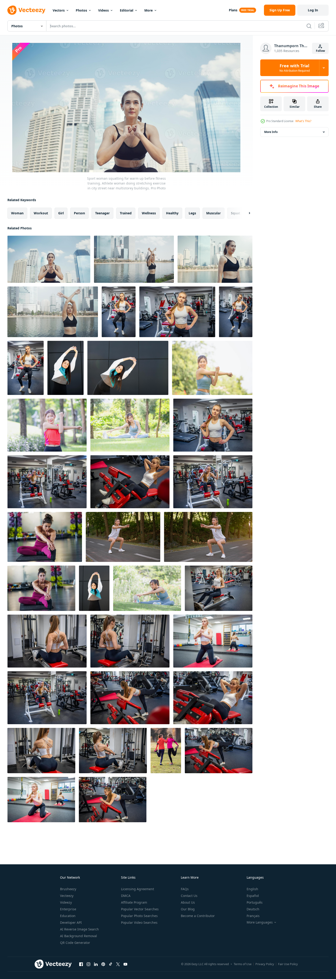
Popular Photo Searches (139, 916)
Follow (320, 51)
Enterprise (68, 909)
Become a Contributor (198, 916)
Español (253, 895)
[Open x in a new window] (118, 964)
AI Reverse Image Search (79, 929)
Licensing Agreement (137, 889)
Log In (313, 10)
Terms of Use (242, 964)
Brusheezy (68, 889)
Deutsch (253, 909)
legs (192, 213)
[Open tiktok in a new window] (110, 964)
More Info (271, 132)
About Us (188, 902)
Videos (103, 10)
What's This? (303, 121)
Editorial (126, 10)
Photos (81, 10)
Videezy (66, 902)
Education (68, 916)
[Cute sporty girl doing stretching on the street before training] (65, 368)
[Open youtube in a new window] (125, 964)
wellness (149, 213)
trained (126, 213)
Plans (233, 10)
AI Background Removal (78, 936)
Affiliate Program (134, 902)
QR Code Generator (75, 942)
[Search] (309, 26)
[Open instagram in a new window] (88, 964)
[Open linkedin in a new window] (96, 964)
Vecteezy (66, 895)
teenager (102, 213)
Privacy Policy (264, 964)
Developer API (71, 922)
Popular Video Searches (139, 922)
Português (255, 902)
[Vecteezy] (26, 10)
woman (17, 213)
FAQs (185, 889)
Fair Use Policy (288, 964)
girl (61, 213)
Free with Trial (294, 68)
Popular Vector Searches (140, 909)
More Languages (260, 922)
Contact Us (189, 895)
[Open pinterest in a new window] (103, 964)
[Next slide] (245, 213)
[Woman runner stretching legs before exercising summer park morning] (123, 537)
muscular (213, 213)
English (252, 889)
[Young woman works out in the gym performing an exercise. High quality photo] (212, 641)
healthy (172, 213)
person (79, 213)
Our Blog (188, 909)
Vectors (59, 10)
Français (253, 916)
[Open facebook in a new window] (81, 964)
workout (41, 213)
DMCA (125, 895)
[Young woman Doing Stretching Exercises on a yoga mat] (44, 537)
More (148, 10)
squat (235, 213)
